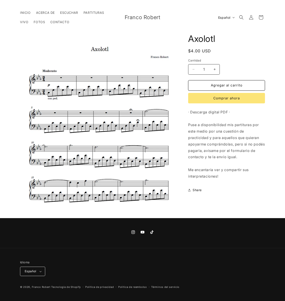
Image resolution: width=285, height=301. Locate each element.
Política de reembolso (132, 287)
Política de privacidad (99, 287)
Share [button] (197, 190)
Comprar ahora (226, 98)
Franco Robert (41, 287)
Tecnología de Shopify (66, 287)
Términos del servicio (165, 287)
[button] (241, 17)
